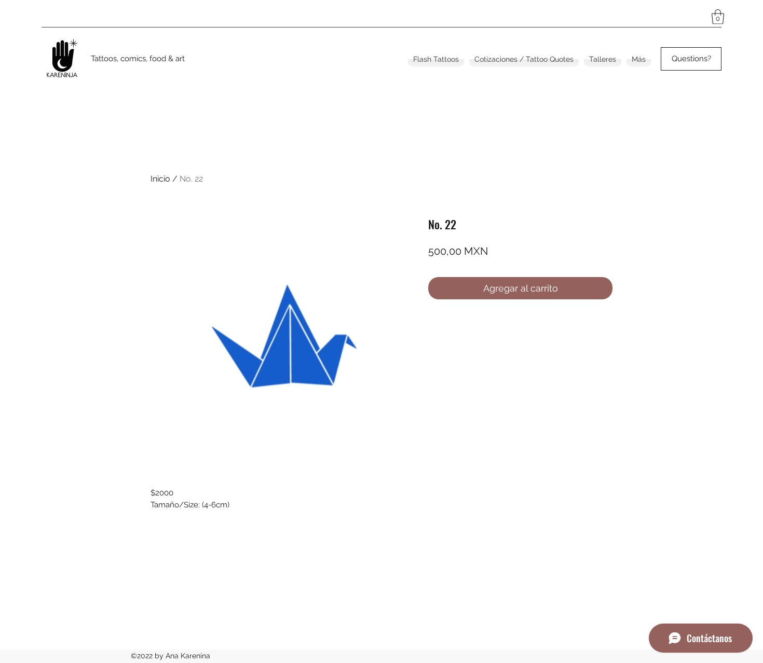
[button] (718, 16)
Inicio (160, 179)
